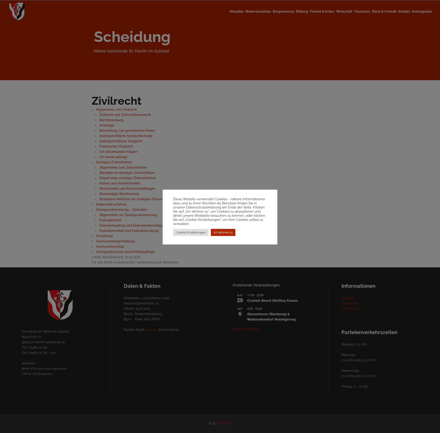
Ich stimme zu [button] (223, 232)
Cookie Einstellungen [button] (191, 232)
